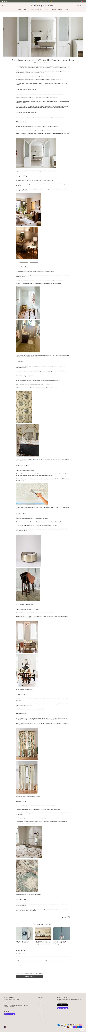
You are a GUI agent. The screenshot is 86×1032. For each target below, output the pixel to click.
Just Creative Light (34, 262)
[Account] (80, 5)
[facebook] (3, 1)
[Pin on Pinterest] (66, 918)
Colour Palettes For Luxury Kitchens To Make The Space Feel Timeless (43, 943)
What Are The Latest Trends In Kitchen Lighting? (59, 943)
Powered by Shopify (43, 1026)
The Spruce (24, 507)
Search (39, 999)
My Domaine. (30, 689)
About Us (40, 1001)
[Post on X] (64, 918)
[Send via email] (68, 918)
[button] (69, 918)
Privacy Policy (41, 1007)
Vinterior (55, 529)
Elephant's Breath (20, 171)
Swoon (50, 529)
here (64, 1000)
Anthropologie (19, 796)
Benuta (17, 894)
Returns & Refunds (42, 1005)
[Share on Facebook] (62, 918)
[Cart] (83, 5)
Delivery (40, 1003)
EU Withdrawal (62, 1004)
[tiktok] (8, 1)
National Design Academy (31, 356)
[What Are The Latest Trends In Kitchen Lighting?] (61, 933)
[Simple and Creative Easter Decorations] (24, 933)
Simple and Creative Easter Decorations (22, 942)
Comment (19, 965)
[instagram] (4, 1)
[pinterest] (6, 1)
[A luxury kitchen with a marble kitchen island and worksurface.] (43, 933)
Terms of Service (41, 1009)
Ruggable (23, 894)
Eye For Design (23, 689)
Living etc (22, 356)
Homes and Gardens (24, 262)
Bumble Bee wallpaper (57, 459)
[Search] (3, 5)
